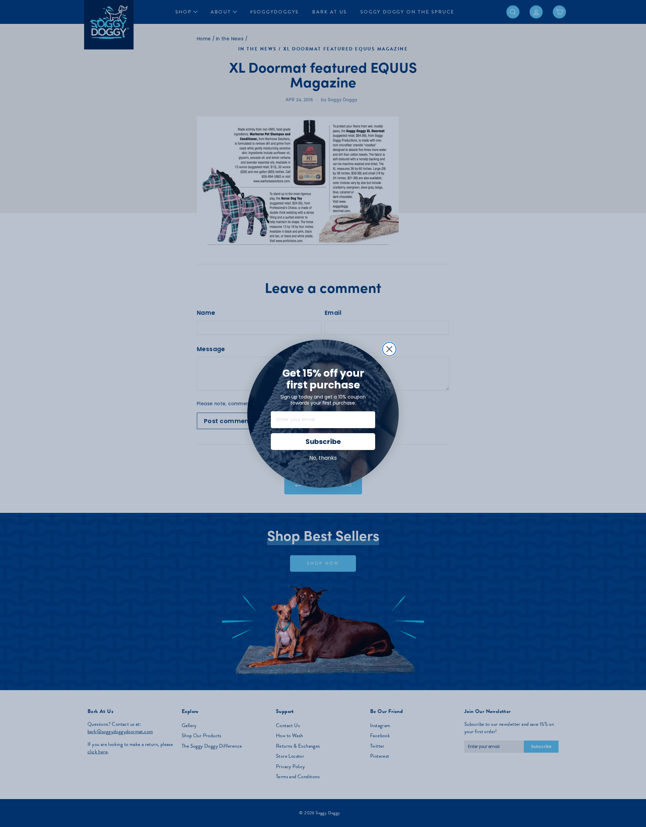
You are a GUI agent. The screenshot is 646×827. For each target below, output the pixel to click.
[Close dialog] (389, 349)
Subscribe (323, 441)
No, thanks (323, 458)
